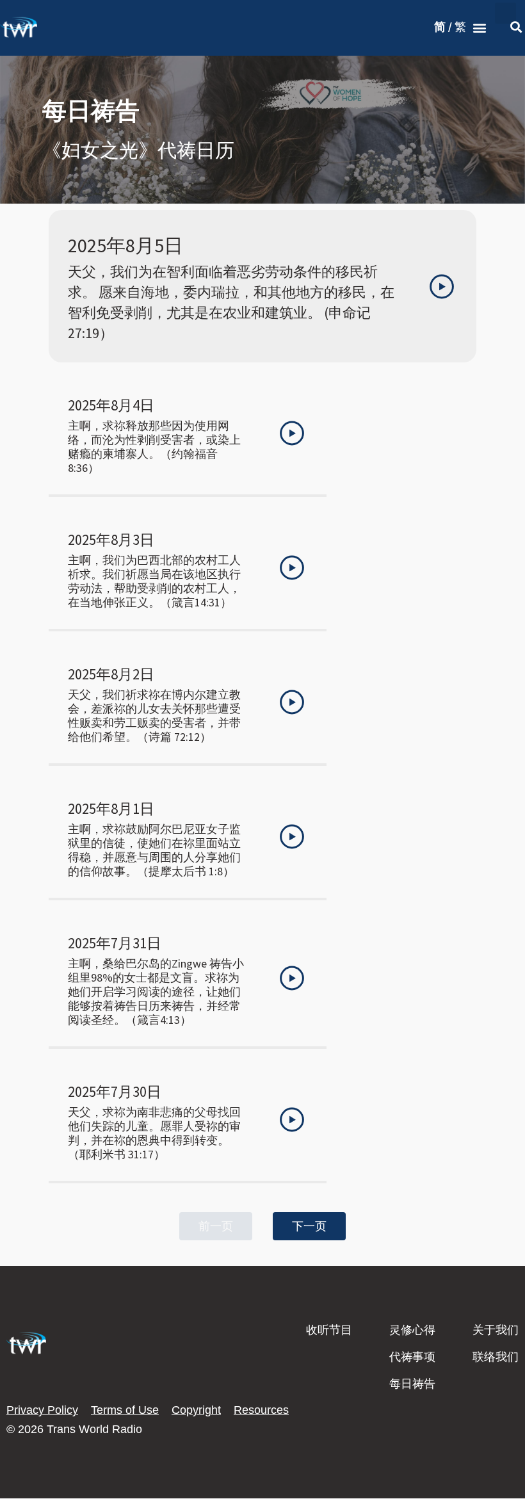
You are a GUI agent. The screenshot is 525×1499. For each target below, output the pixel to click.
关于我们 (495, 1330)
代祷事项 (412, 1356)
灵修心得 (412, 1330)
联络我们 (495, 1356)
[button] (479, 27)
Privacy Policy (42, 1410)
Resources (261, 1410)
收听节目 (329, 1330)
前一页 (215, 1226)
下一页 (309, 1226)
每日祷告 (412, 1383)
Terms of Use (125, 1410)
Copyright (196, 1410)
